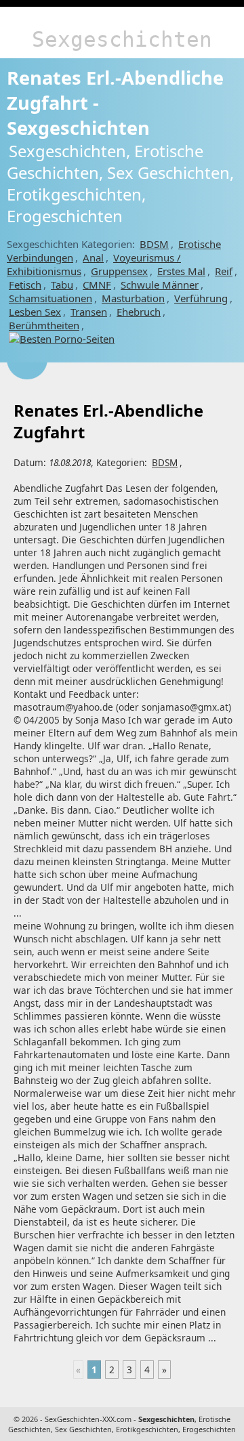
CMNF (97, 284)
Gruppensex (119, 271)
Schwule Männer (160, 284)
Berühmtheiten (44, 325)
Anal (93, 257)
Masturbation (133, 298)
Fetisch (25, 284)
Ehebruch (139, 311)
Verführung (201, 298)
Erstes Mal (181, 271)
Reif (223, 271)
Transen (88, 311)
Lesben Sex (35, 311)
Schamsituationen (50, 298)
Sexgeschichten (122, 39)
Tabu (62, 284)
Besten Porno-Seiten (67, 339)
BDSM (154, 244)
